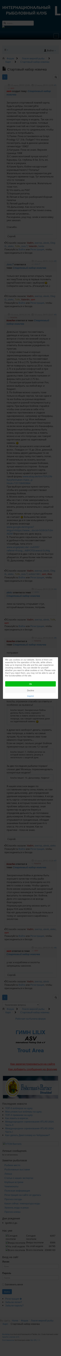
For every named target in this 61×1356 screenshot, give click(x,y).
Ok (30, 683)
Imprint (30, 695)
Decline (30, 690)
